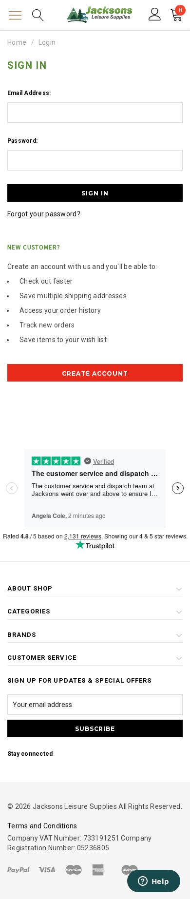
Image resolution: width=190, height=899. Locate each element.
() (180, 11)
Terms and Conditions (42, 826)
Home (16, 42)
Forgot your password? (43, 214)
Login (47, 42)
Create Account (95, 373)
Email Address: (29, 93)
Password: (22, 140)
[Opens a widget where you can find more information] (153, 882)
